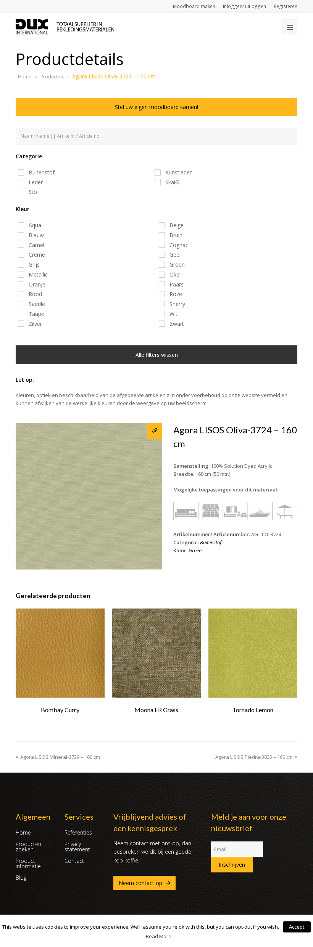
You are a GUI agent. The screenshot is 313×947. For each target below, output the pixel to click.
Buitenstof (210, 542)
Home (24, 76)
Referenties (78, 832)
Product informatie (28, 863)
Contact (74, 860)
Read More (158, 936)
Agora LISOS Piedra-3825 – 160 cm (254, 756)
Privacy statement (77, 846)
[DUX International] (65, 26)
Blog (21, 877)
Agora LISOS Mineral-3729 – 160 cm (60, 756)
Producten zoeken (28, 846)
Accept (297, 926)
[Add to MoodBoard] (154, 431)
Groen (195, 550)
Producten (51, 76)
